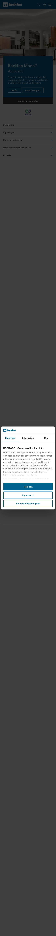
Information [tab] (28, 438)
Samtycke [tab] (10, 438)
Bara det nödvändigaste (28, 503)
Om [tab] (46, 438)
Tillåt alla (28, 487)
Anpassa (26, 495)
